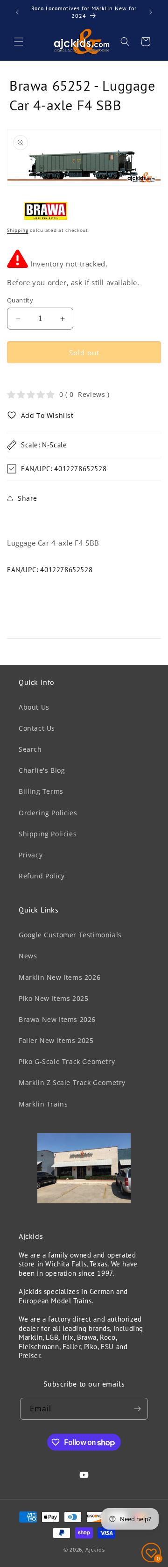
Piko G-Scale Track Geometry (67, 1061)
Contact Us (37, 728)
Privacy (30, 854)
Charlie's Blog (42, 770)
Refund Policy (42, 875)
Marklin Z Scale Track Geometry (72, 1082)
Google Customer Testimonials (70, 934)
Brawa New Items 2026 (57, 1019)
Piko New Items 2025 (53, 998)
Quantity (20, 300)
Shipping (17, 230)
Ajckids (95, 1549)
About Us (34, 707)
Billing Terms (41, 791)
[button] (18, 41)
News (28, 955)
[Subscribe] (137, 1409)
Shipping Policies (48, 833)
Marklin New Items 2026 (59, 977)
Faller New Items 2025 (56, 1040)
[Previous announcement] (17, 12)
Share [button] (27, 498)
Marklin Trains (43, 1104)
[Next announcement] (150, 12)
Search (30, 749)
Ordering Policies (48, 812)
